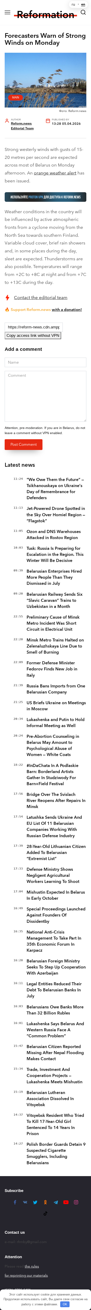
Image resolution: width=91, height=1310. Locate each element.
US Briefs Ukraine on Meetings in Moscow (56, 705)
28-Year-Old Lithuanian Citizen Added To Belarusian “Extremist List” (56, 852)
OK (65, 1304)
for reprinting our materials (26, 1275)
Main (15, 97)
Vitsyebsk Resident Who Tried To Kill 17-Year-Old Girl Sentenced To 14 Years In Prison (55, 1124)
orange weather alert (55, 173)
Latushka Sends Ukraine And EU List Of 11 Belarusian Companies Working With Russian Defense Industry (54, 826)
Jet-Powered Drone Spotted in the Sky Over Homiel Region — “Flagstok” (56, 514)
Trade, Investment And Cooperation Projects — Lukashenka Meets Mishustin (54, 1075)
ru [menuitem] (73, 4)
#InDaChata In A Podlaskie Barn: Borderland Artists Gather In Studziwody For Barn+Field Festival (52, 774)
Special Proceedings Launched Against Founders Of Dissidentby (56, 915)
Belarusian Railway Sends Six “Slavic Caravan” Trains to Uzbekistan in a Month (55, 600)
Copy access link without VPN (33, 335)
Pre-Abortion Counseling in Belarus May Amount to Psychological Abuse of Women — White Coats (53, 745)
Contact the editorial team (40, 297)
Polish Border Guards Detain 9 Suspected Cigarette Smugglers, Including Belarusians (56, 1153)
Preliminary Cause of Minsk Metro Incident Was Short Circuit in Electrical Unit (53, 623)
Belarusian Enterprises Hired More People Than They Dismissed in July (54, 577)
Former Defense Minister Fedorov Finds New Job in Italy (52, 669)
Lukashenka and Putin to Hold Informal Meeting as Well (55, 722)
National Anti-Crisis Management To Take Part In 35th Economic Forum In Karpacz (54, 941)
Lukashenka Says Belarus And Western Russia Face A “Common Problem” (55, 1029)
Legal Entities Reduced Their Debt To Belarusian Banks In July (54, 990)
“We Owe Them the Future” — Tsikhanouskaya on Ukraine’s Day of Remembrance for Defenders (55, 488)
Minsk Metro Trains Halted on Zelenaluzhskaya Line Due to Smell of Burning (55, 646)
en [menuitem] (83, 4)
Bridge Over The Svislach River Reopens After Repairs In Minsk (56, 800)
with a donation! (67, 309)
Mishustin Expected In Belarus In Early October (56, 895)
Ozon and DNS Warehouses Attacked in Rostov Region (54, 534)
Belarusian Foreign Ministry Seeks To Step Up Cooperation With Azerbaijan (56, 967)
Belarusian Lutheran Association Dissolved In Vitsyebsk (50, 1098)
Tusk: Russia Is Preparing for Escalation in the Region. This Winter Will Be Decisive (55, 554)
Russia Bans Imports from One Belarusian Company (56, 689)
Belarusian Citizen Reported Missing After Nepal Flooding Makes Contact (55, 1052)
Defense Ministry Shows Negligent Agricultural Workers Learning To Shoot (53, 875)
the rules (32, 1266)
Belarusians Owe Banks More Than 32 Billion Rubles (55, 1010)
